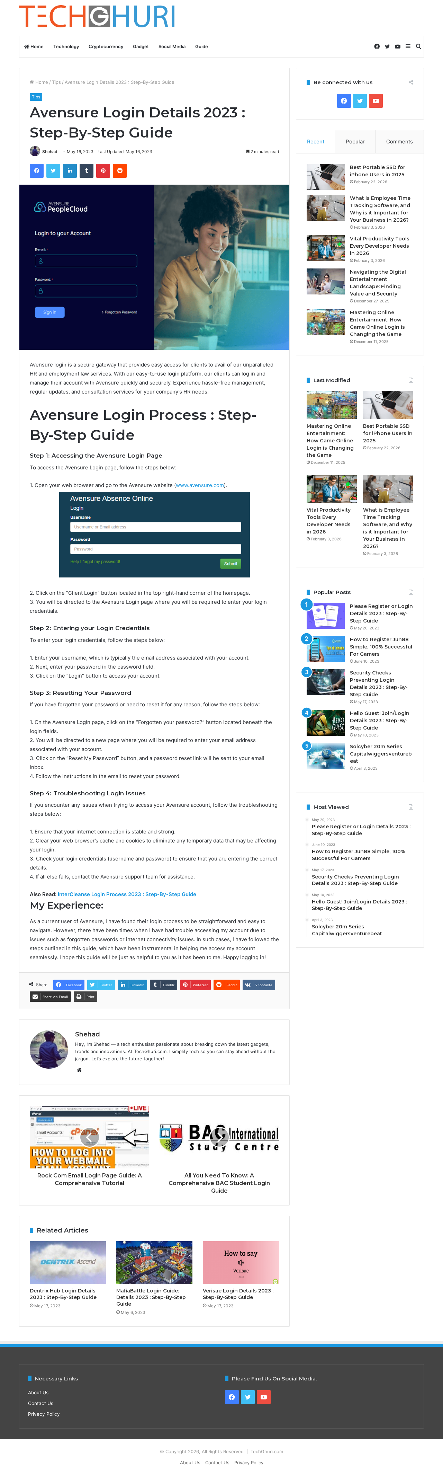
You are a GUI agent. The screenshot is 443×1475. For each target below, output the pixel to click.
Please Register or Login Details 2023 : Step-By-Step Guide (381, 613)
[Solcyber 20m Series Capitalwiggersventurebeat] (326, 756)
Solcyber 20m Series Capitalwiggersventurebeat (381, 753)
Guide (201, 46)
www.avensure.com (200, 485)
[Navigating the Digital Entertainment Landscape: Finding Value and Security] (326, 281)
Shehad (49, 151)
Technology (66, 46)
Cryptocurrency (106, 46)
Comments (399, 141)
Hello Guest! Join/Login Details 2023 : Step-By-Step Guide (379, 720)
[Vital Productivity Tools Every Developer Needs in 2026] (326, 248)
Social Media (172, 46)
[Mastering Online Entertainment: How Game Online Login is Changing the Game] (326, 322)
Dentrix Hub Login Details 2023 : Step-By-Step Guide (63, 1294)
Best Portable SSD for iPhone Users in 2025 (388, 433)
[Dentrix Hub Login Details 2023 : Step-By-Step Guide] (68, 1262)
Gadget (141, 46)
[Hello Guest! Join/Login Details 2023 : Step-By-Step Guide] (326, 723)
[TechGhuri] (98, 17)
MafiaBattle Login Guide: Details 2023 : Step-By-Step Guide (151, 1297)
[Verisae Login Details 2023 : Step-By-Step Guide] (241, 1262)
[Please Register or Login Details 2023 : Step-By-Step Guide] (326, 616)
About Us (38, 1392)
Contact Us (40, 1403)
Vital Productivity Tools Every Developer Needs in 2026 (379, 246)
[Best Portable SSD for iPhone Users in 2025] (326, 177)
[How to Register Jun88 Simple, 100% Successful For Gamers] (326, 649)
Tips (56, 82)
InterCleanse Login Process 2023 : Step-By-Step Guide (127, 894)
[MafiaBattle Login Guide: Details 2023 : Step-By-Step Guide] (154, 1262)
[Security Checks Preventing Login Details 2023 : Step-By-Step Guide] (326, 682)
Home (36, 46)
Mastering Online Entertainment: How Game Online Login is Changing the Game (330, 440)
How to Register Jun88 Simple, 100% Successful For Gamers (381, 646)
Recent (315, 141)
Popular (355, 141)
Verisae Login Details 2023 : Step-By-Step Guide (238, 1294)
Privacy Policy (44, 1414)
